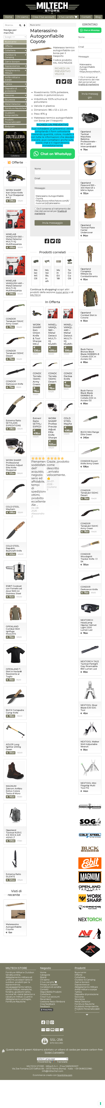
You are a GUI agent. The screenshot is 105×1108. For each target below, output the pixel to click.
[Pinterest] (52, 1023)
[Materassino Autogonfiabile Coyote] (41, 55)
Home (8, 17)
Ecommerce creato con (52, 1075)
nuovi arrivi (62, 292)
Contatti (86, 17)
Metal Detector (13, 104)
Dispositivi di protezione (11, 89)
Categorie (45, 975)
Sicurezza (10, 100)
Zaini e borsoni (12, 62)
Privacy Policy (47, 1010)
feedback (45, 1006)
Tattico (8, 84)
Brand (43, 977)
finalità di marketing (88, 84)
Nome (38, 168)
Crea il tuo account (43, 17)
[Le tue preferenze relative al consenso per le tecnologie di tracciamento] (100, 1103)
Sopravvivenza (12, 66)
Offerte (9, 46)
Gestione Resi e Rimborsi (52, 1001)
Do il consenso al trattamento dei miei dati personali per (52, 211)
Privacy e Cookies (49, 984)
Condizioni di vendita (50, 987)
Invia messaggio (52, 222)
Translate (62, 1061)
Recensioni (45, 999)
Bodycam (10, 126)
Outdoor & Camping (10, 56)
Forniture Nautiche (15, 108)
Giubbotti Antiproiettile (11, 114)
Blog (98, 17)
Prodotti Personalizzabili (13, 120)
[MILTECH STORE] (52, 8)
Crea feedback (47, 1004)
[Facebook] (43, 1023)
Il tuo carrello (67, 17)
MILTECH (35, 295)
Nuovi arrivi (35, 25)
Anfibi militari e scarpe (12, 78)
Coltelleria (10, 50)
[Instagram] (47, 1023)
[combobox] (15, 37)
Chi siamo (22, 17)
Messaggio (40, 188)
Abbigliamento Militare (12, 71)
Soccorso (9, 95)
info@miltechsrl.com (52, 1071)
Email (37, 178)
